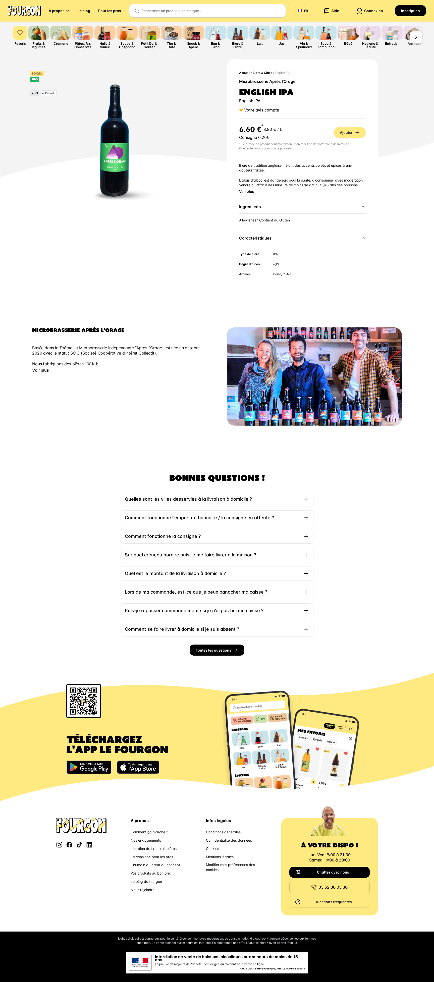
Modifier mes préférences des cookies (230, 867)
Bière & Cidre (262, 73)
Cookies (212, 848)
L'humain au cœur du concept (155, 865)
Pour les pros (109, 11)
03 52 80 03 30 (333, 887)
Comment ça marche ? (149, 832)
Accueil (244, 73)
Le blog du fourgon (146, 881)
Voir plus (246, 191)
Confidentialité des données (229, 840)
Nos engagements (146, 840)
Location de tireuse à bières (154, 848)
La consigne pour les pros (152, 857)
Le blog (84, 11)
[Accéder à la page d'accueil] (24, 11)
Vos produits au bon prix (151, 873)
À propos (57, 11)
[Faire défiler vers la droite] (416, 37)
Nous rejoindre (142, 890)
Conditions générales (223, 832)
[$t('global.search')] (136, 10)
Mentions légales (220, 857)
